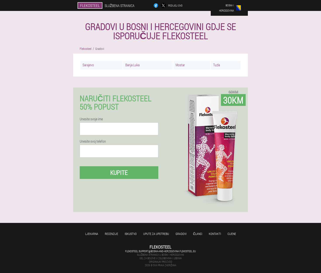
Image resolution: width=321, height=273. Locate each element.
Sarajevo (88, 65)
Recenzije (111, 234)
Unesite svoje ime (91, 119)
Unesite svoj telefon (93, 141)
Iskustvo (131, 234)
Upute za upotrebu (156, 234)
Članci (197, 234)
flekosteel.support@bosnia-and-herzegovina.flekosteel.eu (160, 251)
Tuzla (216, 65)
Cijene (232, 234)
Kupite (119, 172)
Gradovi (181, 234)
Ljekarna (91, 234)
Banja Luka (132, 65)
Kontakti (215, 234)
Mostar (180, 65)
